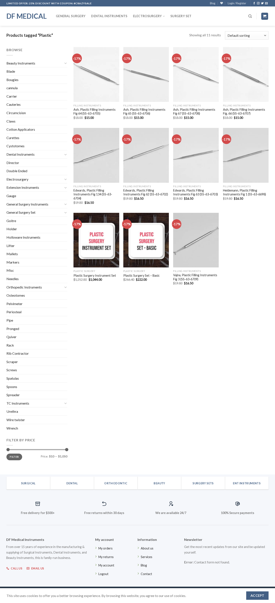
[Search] (250, 16)
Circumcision (16, 113)
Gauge (11, 196)
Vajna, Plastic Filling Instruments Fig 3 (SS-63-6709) (195, 277)
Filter (14, 456)
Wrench (12, 428)
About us (147, 548)
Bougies (12, 80)
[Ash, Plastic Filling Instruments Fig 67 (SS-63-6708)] (196, 74)
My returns (106, 557)
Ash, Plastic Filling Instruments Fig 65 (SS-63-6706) (144, 111)
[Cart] (264, 16)
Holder (11, 229)
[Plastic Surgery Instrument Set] (96, 240)
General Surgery (71, 16)
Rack (10, 345)
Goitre (11, 221)
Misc (10, 270)
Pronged (12, 329)
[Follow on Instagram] (258, 3)
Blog (212, 3)
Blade (10, 71)
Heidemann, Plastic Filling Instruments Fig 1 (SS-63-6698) (244, 192)
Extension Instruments (22, 187)
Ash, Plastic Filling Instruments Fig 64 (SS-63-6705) (94, 111)
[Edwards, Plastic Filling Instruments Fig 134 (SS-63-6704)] (96, 155)
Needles (12, 279)
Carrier (11, 96)
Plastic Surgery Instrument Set (94, 275)
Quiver (11, 337)
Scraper (12, 362)
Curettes (12, 138)
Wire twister (15, 420)
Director (12, 163)
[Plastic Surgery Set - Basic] (146, 240)
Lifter (10, 246)
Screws (11, 370)
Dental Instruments (109, 16)
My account (106, 565)
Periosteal (13, 312)
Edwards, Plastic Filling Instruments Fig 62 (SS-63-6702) (145, 192)
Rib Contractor (17, 353)
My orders (105, 548)
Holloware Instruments (23, 237)
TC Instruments (17, 403)
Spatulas (12, 378)
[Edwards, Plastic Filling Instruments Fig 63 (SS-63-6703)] (196, 155)
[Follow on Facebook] (254, 3)
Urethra (12, 411)
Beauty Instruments (20, 63)
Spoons (11, 387)
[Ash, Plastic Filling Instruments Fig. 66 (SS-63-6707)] (246, 74)
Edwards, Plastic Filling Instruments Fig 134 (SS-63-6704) (92, 194)
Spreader (13, 395)
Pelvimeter (14, 304)
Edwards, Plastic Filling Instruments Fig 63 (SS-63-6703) (195, 192)
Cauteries (13, 104)
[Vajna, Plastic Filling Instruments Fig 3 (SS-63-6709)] (196, 240)
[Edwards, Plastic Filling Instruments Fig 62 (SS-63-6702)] (146, 155)
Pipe (9, 320)
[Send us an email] (266, 3)
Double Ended (16, 171)
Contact (146, 574)
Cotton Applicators (20, 129)
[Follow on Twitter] (262, 3)
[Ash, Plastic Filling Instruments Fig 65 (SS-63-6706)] (146, 74)
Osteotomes (15, 295)
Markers (12, 262)
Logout (103, 574)
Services (146, 557)
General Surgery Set (20, 212)
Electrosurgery (147, 16)
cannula (12, 88)
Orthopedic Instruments (24, 287)
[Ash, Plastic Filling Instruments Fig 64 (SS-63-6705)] (96, 74)
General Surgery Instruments (27, 204)
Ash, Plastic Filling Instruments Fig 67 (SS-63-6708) (194, 111)
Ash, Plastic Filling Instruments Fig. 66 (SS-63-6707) (244, 111)
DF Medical (26, 16)
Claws (10, 121)
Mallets (12, 254)
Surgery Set (180, 16)
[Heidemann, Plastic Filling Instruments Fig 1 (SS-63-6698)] (246, 155)
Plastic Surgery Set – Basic (141, 275)
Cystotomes (15, 146)
